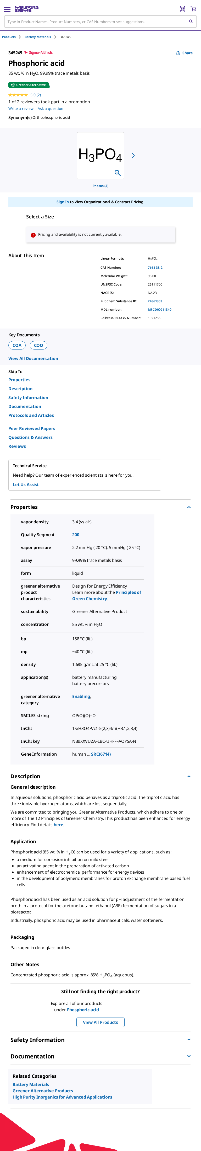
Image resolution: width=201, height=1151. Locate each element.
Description (20, 388)
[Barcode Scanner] (183, 9)
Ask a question (50, 108)
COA (17, 345)
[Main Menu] (7, 9)
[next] (133, 155)
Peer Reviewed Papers (31, 428)
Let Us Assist (26, 484)
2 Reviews (59, 1116)
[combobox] (100, 21)
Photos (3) (100, 186)
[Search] (191, 21)
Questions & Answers (30, 437)
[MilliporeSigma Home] (26, 9)
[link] (25, 1115)
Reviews (17, 446)
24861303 (155, 301)
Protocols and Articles (31, 415)
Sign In (63, 201)
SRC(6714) (101, 754)
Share (187, 52)
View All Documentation (33, 358)
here (58, 824)
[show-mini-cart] (193, 9)
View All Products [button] (100, 1022)
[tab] (13, 37)
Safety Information (28, 397)
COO (38, 345)
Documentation (24, 406)
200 (75, 534)
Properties (19, 380)
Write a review (21, 108)
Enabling (81, 696)
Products (9, 37)
